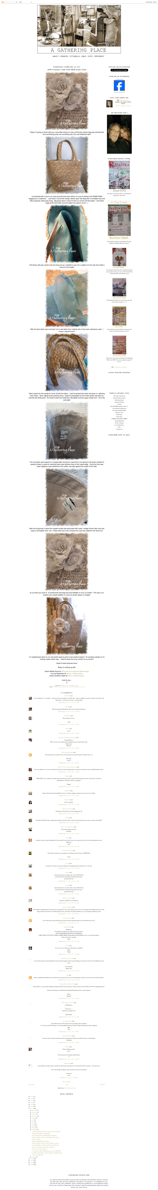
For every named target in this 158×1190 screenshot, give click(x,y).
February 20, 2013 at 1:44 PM (69, 748)
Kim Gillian (67, 800)
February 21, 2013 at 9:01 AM (69, 923)
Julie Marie (67, 696)
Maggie (67, 776)
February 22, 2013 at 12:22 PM (68, 980)
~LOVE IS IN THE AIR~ (38, 1155)
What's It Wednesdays (75, 673)
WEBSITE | (65, 56)
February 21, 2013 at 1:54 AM (69, 894)
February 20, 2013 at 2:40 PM (69, 763)
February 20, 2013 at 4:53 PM (69, 804)
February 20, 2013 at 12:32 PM (68, 711)
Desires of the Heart (67, 907)
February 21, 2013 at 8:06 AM (69, 914)
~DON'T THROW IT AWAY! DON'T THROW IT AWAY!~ (45, 1143)
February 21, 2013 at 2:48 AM (69, 903)
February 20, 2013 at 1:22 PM (69, 733)
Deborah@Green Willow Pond (67, 984)
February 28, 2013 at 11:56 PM (68, 1059)
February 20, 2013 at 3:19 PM (69, 772)
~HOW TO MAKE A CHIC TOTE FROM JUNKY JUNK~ (45, 1137)
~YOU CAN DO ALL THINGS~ (39, 1149)
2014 (32, 1106)
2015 (32, 1104)
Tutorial (71, 686)
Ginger (67, 945)
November (34, 1112)
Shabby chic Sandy (67, 898)
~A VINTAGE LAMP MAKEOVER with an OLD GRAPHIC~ (46, 1151)
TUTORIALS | (75, 56)
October (34, 1114)
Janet (67, 838)
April (33, 1126)
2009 (32, 1164)
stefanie (67, 728)
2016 (32, 1102)
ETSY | (91, 56)
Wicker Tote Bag (80, 686)
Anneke (67, 872)
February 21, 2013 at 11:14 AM (68, 941)
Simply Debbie (67, 927)
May (33, 1124)
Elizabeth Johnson (67, 1036)
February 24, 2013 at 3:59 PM (69, 1031)
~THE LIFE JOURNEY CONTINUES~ (41, 1133)
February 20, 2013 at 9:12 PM (69, 833)
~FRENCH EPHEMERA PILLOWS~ (40, 1141)
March (33, 1128)
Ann (67, 975)
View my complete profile (123, 105)
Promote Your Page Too (119, 92)
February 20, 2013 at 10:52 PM (68, 859)
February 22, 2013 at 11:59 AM (68, 971)
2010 (32, 1163)
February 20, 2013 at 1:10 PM (69, 724)
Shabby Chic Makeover (61, 686)
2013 (32, 1108)
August (34, 1118)
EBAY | (85, 56)
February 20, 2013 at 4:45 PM (69, 795)
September (34, 1116)
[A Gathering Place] (119, 90)
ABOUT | (56, 56)
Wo (76, 675)
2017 (32, 1100)
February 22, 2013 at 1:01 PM (69, 998)
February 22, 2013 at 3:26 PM (69, 1017)
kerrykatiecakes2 (67, 918)
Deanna (67, 1047)
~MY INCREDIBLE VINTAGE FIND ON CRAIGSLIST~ (45, 1145)
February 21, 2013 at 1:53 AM (69, 881)
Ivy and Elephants (67, 1021)
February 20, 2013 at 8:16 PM (69, 822)
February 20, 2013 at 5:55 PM (69, 813)
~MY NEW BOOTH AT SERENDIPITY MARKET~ (44, 1135)
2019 (32, 1096)
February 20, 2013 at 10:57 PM (68, 868)
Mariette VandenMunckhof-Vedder (67, 737)
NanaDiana (67, 791)
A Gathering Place (119, 79)
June (33, 1122)
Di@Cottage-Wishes (67, 809)
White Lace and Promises (67, 827)
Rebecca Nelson (124, 100)
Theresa (67, 818)
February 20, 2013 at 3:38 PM (69, 786)
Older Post (102, 1084)
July (33, 1120)
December (34, 1110)
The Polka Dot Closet (67, 850)
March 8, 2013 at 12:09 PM (69, 1077)
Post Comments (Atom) (70, 1088)
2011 (32, 1161)
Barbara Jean (67, 1063)
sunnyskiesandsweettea (67, 752)
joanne (67, 863)
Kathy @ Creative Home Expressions (67, 767)
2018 (32, 1098)
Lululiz (67, 706)
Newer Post (31, 1084)
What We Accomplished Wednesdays (75, 671)
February (34, 1129)
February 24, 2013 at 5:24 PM (69, 1042)
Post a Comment (67, 1081)
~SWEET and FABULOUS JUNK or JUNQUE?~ (43, 1147)
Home (67, 1084)
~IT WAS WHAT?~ (36, 1139)
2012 (32, 1159)
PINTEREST (99, 56)
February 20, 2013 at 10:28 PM (68, 846)
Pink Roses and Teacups (67, 958)
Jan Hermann (67, 715)
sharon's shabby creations (67, 1002)
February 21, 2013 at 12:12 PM (68, 954)
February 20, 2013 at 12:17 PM (68, 702)
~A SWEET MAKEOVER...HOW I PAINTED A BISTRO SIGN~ (47, 1153)
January (34, 1157)
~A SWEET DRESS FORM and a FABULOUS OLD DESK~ (46, 1131)
